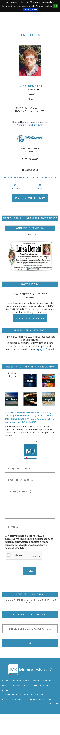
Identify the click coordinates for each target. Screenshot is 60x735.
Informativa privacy (42, 699)
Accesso (53, 703)
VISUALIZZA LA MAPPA (30, 318)
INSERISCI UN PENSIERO (30, 198)
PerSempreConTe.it (14, 699)
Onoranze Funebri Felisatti (30, 125)
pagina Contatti (46, 349)
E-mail (40, 188)
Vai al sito (15, 188)
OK (55, 5)
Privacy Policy (30, 9)
